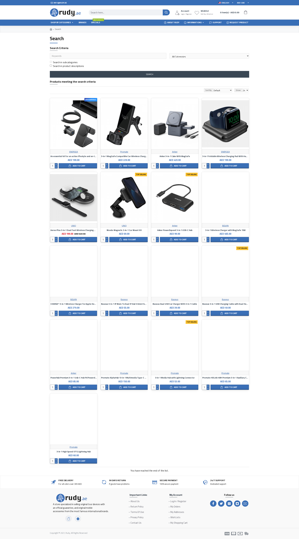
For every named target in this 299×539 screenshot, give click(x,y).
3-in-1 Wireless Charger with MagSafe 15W (225, 230)
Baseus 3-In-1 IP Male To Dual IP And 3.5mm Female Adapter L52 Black (124, 304)
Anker (175, 151)
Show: (238, 90)
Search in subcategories (65, 62)
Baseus (124, 299)
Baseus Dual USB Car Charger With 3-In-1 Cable (175, 304)
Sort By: (208, 90)
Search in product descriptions (68, 66)
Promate (124, 151)
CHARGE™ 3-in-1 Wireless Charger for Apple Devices (73, 304)
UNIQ (73, 225)
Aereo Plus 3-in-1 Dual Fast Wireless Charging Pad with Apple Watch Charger (73, 230)
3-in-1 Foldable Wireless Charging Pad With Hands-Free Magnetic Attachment (225, 156)
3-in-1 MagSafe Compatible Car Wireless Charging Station (124, 156)
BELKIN (225, 225)
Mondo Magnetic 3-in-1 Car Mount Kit (124, 230)
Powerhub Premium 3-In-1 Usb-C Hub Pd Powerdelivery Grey (73, 377)
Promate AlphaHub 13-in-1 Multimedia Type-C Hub (124, 377)
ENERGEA (73, 151)
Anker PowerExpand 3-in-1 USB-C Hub (174, 230)
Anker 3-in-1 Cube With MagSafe (175, 156)
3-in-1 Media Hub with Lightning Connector (175, 377)
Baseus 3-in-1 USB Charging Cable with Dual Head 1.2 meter (225, 304)
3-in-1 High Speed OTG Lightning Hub (74, 451)
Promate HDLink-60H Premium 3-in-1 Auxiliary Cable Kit (225, 377)
